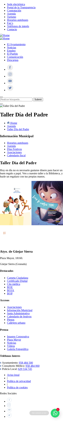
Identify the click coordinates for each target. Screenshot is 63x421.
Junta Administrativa (18, 313)
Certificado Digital (17, 280)
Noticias (11, 47)
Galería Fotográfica (17, 349)
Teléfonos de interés (18, 26)
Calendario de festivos (19, 316)
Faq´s (10, 23)
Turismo (11, 16)
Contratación (14, 10)
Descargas (12, 60)
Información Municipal (19, 310)
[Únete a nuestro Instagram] (10, 76)
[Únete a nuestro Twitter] (10, 90)
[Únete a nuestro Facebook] (10, 69)
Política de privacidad (19, 381)
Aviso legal (13, 374)
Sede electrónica (16, 4)
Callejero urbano (16, 322)
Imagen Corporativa (18, 336)
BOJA (10, 290)
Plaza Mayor (14, 339)
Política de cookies (17, 387)
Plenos (10, 319)
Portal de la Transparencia (21, 7)
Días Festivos (14, 149)
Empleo (11, 50)
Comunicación (15, 56)
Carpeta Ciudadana (17, 277)
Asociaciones (14, 152)
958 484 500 (26, 362)
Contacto (12, 29)
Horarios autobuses (17, 19)
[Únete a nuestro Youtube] (10, 83)
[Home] (5, 35)
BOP (10, 293)
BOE (10, 287)
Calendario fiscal (16, 155)
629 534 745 (25, 368)
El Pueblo (12, 53)
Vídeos (11, 345)
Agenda (11, 13)
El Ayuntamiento (16, 44)
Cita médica (13, 284)
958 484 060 (33, 365)
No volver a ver (39, 413)
